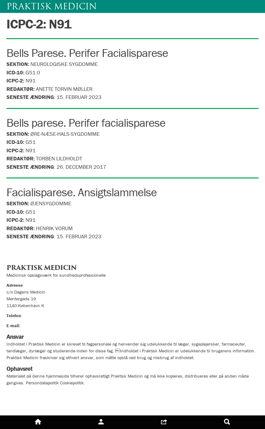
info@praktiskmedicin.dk (45, 325)
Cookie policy (23, 405)
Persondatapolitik (28, 394)
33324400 (34, 315)
